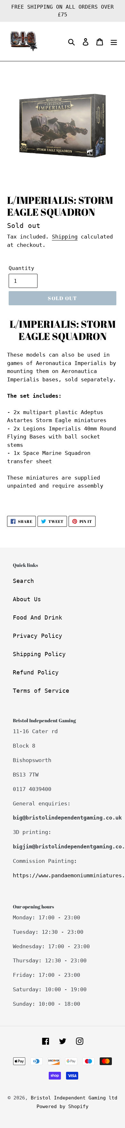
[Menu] (114, 41)
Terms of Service (41, 690)
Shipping (65, 236)
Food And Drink (37, 617)
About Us (27, 599)
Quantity (21, 268)
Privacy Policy (37, 635)
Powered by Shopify (62, 1106)
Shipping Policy (39, 654)
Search (23, 580)
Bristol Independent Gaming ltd (74, 1098)
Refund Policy (36, 672)
